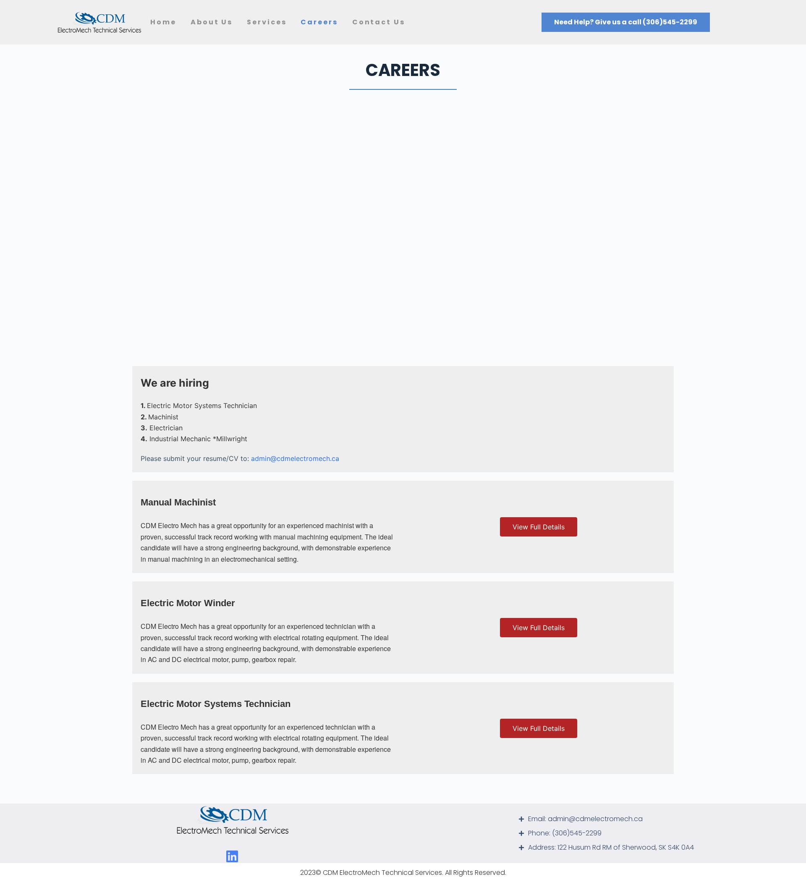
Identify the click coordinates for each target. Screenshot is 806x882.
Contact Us (378, 22)
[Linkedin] (232, 856)
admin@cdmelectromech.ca (295, 458)
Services (266, 22)
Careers (319, 22)
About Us (212, 22)
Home (163, 22)
